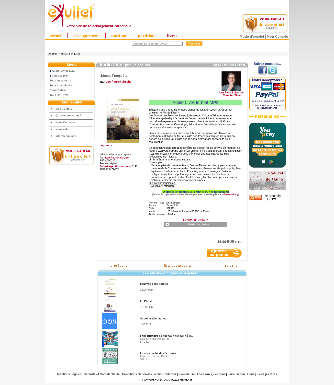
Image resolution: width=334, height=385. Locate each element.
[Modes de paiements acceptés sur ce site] (267, 109)
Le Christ (146, 301)
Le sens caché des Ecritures (158, 353)
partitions (147, 35)
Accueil (52, 53)
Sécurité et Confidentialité (102, 374)
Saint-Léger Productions (115, 166)
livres (172, 35)
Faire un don (236, 374)
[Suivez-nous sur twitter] (272, 73)
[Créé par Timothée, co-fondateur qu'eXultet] (267, 166)
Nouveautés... (58, 90)
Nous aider (62, 129)
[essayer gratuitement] (265, 32)
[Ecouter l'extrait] (267, 118)
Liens (251, 374)
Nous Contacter (66, 122)
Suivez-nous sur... (267, 64)
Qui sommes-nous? (68, 115)
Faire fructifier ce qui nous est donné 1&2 (166, 335)
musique (119, 35)
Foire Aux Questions (211, 374)
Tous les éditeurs (61, 85)
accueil (56, 35)
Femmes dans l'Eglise (154, 283)
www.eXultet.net (181, 379)
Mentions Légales (69, 374)
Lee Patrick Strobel (231, 65)
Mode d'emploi (252, 36)
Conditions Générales (137, 374)
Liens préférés (267, 374)
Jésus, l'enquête (70, 53)
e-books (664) (60, 75)
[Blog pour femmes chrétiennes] (267, 189)
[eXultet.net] (89, 28)
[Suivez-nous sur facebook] (262, 73)
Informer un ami (66, 136)
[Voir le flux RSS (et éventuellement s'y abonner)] (267, 200)
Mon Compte (277, 36)
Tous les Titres (59, 94)
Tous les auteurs (60, 80)
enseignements (86, 35)
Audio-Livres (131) (64, 70)
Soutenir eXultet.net (153, 318)
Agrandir (106, 145)
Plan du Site (186, 374)
